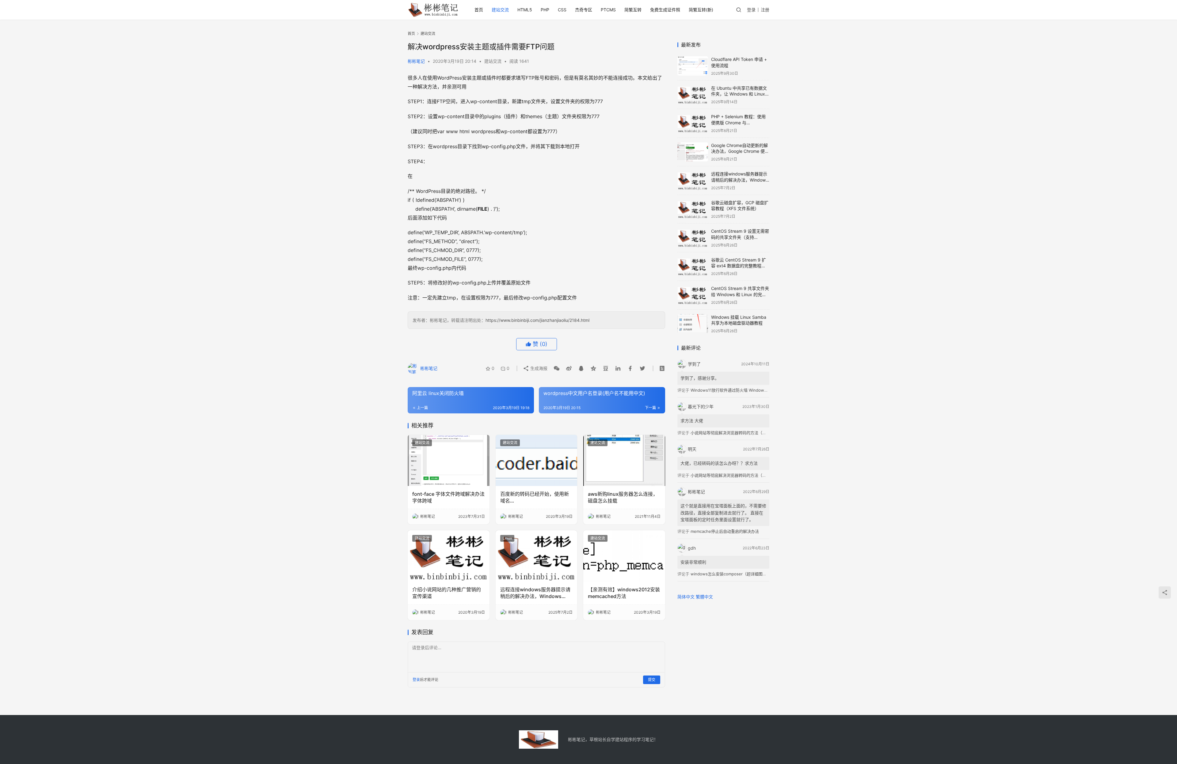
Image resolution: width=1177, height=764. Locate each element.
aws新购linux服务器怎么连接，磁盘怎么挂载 (623, 497)
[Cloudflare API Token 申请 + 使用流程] (692, 66)
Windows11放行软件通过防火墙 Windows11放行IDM (738, 390)
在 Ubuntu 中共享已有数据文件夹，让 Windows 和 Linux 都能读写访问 (739, 94)
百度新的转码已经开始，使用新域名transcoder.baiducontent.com (535, 497)
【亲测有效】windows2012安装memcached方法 (624, 592)
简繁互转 (633, 9)
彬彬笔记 (416, 61)
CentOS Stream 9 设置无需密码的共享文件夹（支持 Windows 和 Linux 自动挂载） (740, 237)
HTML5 (524, 9)
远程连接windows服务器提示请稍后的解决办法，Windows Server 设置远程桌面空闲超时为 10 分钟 (535, 593)
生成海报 (538, 368)
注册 (765, 9)
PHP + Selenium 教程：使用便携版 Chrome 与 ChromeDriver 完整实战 (738, 122)
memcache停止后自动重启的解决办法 (725, 531)
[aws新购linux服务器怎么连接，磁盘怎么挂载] (624, 460)
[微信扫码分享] (556, 368)
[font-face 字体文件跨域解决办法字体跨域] (448, 460)
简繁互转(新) (701, 9)
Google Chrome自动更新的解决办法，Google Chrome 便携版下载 (740, 151)
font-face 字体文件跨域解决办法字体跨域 (448, 497)
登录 (751, 9)
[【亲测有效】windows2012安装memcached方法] (624, 555)
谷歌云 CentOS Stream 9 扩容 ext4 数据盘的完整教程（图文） (738, 265)
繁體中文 (704, 596)
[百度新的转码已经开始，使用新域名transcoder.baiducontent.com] (536, 460)
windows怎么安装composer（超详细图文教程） (735, 573)
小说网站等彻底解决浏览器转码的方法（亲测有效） (736, 432)
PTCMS (608, 9)
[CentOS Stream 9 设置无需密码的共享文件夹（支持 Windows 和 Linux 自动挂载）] (692, 237)
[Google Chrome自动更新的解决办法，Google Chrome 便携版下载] (692, 152)
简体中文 (686, 596)
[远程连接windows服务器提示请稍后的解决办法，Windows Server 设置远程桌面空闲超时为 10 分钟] (536, 555)
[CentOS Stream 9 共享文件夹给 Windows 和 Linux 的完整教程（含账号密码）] (692, 295)
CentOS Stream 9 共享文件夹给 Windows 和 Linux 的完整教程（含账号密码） (740, 294)
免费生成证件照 (665, 9)
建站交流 (500, 9)
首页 (478, 9)
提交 (651, 679)
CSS (562, 9)
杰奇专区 (583, 9)
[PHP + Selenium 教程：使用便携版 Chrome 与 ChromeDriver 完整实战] (692, 123)
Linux (507, 538)
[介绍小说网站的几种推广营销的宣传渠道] (448, 555)
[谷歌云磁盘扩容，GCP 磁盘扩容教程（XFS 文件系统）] (692, 209)
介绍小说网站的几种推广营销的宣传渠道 (446, 592)
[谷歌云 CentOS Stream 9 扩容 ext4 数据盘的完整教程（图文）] (692, 266)
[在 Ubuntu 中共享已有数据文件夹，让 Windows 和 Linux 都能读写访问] (692, 94)
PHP (545, 9)
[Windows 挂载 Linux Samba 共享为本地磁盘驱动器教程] (692, 323)
